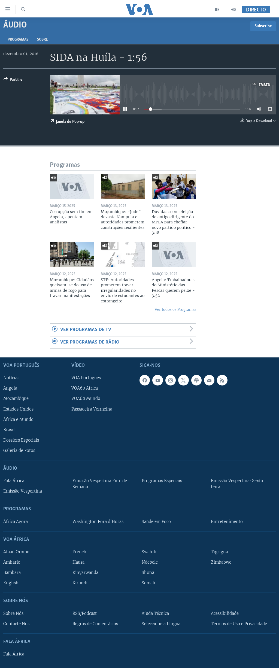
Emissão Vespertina (22, 491)
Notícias (11, 378)
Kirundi (79, 583)
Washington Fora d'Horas (97, 521)
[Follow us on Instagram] (170, 380)
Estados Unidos (18, 409)
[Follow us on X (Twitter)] (183, 380)
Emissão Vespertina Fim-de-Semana (100, 483)
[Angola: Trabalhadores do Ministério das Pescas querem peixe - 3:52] (174, 254)
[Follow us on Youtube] (157, 380)
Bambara (12, 572)
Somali (148, 583)
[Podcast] (196, 380)
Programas (18, 40)
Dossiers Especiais (21, 440)
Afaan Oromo (16, 551)
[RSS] (222, 380)
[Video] (217, 9)
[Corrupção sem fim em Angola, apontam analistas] (72, 186)
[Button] (13, 80)
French (79, 551)
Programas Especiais (162, 480)
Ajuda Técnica (155, 613)
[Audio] (233, 9)
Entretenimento (227, 521)
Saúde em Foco (156, 521)
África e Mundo (18, 419)
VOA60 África (84, 388)
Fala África (13, 480)
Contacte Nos (16, 623)
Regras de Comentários (95, 623)
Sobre (42, 40)
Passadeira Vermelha (91, 409)
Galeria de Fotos (19, 450)
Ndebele (150, 562)
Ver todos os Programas (175, 309)
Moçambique (16, 398)
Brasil (9, 429)
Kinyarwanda (85, 572)
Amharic (11, 562)
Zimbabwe (221, 562)
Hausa (78, 562)
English (11, 583)
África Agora (15, 521)
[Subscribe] (209, 380)
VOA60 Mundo (85, 398)
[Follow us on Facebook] (145, 380)
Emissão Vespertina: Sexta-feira (238, 483)
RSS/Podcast (84, 613)
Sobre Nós (13, 613)
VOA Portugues (86, 378)
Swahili (149, 551)
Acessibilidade (225, 613)
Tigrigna (219, 551)
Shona (148, 572)
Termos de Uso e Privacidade (239, 623)
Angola (10, 388)
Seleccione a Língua (161, 623)
